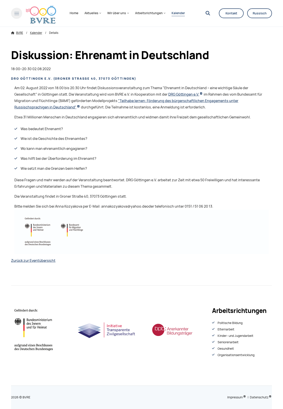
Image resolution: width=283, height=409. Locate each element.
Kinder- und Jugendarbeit (235, 336)
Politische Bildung (230, 323)
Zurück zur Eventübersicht (33, 260)
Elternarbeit (226, 329)
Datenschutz (259, 397)
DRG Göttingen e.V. (183, 94)
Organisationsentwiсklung (236, 355)
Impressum (235, 397)
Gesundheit (226, 349)
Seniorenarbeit (228, 342)
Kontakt (231, 13)
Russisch (260, 13)
